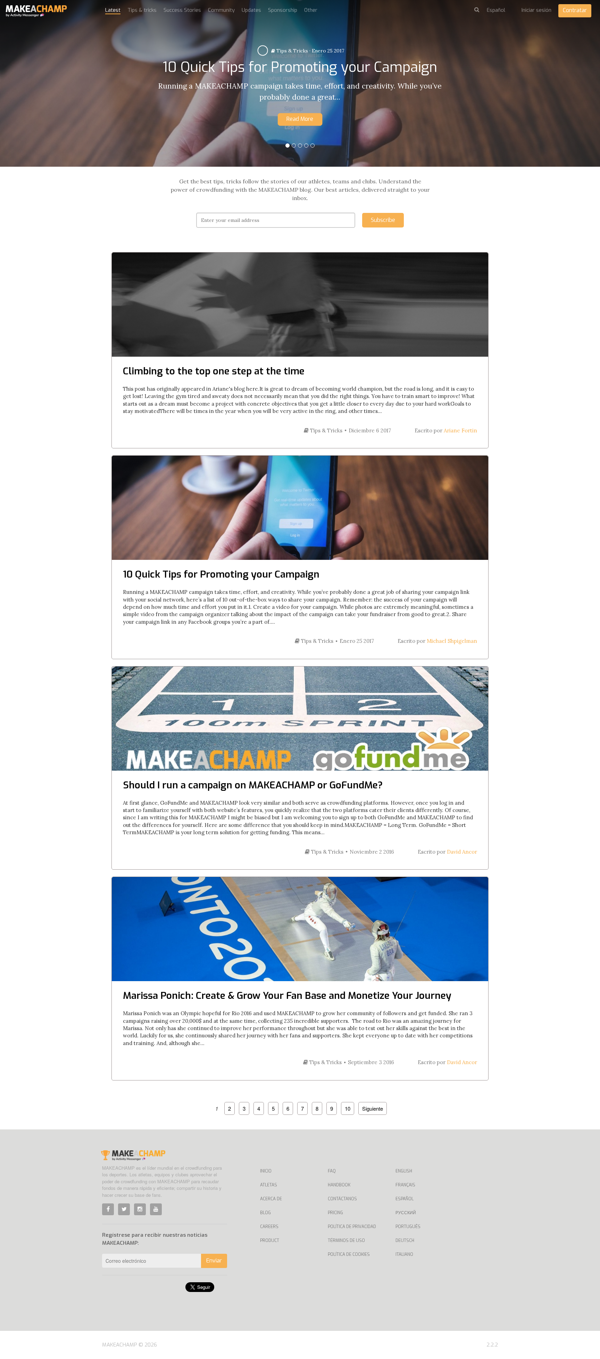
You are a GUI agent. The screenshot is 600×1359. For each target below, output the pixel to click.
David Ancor (462, 851)
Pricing (335, 1213)
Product (269, 1240)
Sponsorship (282, 10)
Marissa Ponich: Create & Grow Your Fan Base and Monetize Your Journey (287, 995)
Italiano (404, 1254)
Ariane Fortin (460, 430)
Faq (332, 1171)
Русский (405, 1213)
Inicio (266, 1171)
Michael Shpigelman (452, 641)
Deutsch (404, 1240)
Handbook (339, 1185)
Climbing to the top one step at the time (214, 371)
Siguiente (372, 1108)
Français (405, 1185)
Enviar (214, 1260)
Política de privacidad (352, 1226)
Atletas (268, 1185)
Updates (251, 10)
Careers (269, 1226)
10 (347, 1108)
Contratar (575, 10)
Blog (265, 1213)
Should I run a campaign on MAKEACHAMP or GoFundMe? (253, 785)
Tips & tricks (142, 10)
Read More (396, 125)
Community (221, 10)
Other (310, 10)
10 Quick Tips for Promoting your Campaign (221, 574)
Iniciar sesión (536, 10)
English (403, 1171)
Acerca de (271, 1199)
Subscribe (383, 220)
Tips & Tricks (383, 37)
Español (404, 1199)
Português (407, 1226)
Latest (112, 10)
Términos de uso (346, 1240)
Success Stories (182, 10)
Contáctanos (342, 1199)
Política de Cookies (349, 1254)
